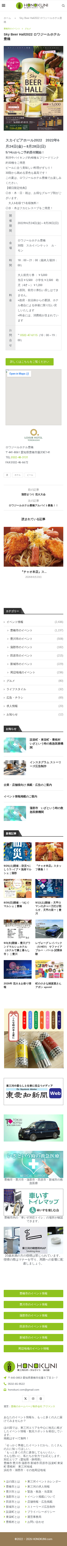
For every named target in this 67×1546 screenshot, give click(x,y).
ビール (30, 475)
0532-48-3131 (19, 457)
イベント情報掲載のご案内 (20, 796)
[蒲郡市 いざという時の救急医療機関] (15, 813)
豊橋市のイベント (36, 630)
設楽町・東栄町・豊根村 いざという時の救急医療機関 (46, 743)
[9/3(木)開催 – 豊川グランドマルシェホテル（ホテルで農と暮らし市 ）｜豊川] (18, 929)
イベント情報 (35, 621)
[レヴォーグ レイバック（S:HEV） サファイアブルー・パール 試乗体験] (49, 929)
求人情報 (35, 706)
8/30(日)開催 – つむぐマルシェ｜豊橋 (16, 904)
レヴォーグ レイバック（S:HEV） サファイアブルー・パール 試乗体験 (48, 948)
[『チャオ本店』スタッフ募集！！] (33, 547)
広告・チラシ (35, 697)
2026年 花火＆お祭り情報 (17, 985)
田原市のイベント (36, 655)
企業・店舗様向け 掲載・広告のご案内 (28, 784)
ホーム (7, 18)
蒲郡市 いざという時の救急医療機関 (46, 809)
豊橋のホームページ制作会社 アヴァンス (33, 1406)
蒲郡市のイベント (36, 647)
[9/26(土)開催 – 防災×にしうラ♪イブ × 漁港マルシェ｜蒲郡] (18, 851)
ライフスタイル (35, 689)
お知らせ (35, 714)
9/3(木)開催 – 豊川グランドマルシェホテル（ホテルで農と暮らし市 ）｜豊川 (17, 948)
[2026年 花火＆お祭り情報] (18, 969)
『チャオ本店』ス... (33, 571)
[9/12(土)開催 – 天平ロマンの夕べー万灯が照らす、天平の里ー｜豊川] (49, 888)
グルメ (35, 680)
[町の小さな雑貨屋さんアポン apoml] (49, 969)
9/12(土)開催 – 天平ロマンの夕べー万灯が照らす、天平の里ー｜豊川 (48, 908)
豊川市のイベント (36, 638)
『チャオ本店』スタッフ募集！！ (48, 867)
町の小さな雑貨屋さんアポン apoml (48, 985)
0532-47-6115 (28, 335)
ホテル (18, 475)
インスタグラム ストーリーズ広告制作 (45, 764)
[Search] (63, 5)
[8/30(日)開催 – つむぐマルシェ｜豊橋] (18, 888)
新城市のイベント (36, 663)
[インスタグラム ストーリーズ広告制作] (15, 767)
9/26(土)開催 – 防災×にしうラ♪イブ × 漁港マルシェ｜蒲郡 (17, 869)
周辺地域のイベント (36, 672)
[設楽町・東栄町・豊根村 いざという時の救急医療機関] (15, 745)
